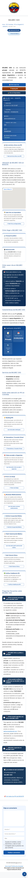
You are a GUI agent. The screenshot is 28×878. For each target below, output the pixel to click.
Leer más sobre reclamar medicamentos (14, 507)
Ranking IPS (9, 417)
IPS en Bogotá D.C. (19, 24)
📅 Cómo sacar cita (14, 84)
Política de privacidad (17, 866)
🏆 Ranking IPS (14, 88)
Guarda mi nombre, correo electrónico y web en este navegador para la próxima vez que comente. (14, 844)
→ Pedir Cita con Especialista (14, 223)
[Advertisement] (14, 51)
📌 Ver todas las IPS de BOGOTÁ (14, 796)
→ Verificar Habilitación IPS (14, 584)
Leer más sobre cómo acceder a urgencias (14, 468)
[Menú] (24, 874)
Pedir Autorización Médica (14, 534)
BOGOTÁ (5, 26)
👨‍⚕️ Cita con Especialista (14, 92)
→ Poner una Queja (14, 487)
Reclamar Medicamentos (13, 494)
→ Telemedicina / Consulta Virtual (14, 448)
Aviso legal (8, 866)
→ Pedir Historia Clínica (14, 566)
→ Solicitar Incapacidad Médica (14, 527)
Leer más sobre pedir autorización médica (14, 546)
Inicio (3, 24)
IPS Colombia (9, 24)
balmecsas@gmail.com (9, 118)
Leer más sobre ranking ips (14, 429)
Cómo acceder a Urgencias (14, 455)
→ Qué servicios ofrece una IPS (13, 156)
